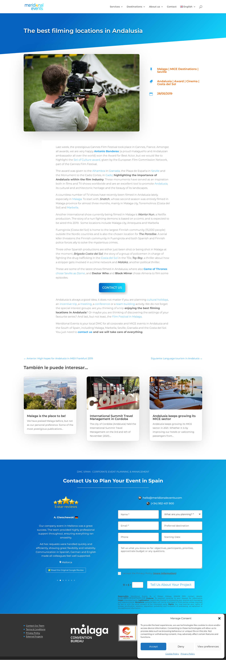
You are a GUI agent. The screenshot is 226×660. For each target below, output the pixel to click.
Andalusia (161, 183)
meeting (86, 304)
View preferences (208, 646)
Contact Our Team (35, 625)
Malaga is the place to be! (46, 416)
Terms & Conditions (35, 629)
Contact (172, 6)
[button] (219, 618)
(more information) (164, 573)
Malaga (77, 199)
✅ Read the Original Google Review (66, 570)
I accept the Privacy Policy (149, 573)
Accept (153, 646)
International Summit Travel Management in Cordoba (111, 417)
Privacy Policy (188, 654)
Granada (114, 170)
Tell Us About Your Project (170, 585)
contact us (85, 332)
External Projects (34, 636)
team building (125, 304)
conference (102, 304)
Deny (181, 646)
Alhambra (98, 170)
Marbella (72, 207)
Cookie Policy (172, 654)
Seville (155, 170)
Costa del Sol (109, 257)
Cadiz (109, 175)
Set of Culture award (87, 159)
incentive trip (68, 304)
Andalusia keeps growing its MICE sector (174, 417)
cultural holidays (157, 299)
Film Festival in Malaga (127, 316)
